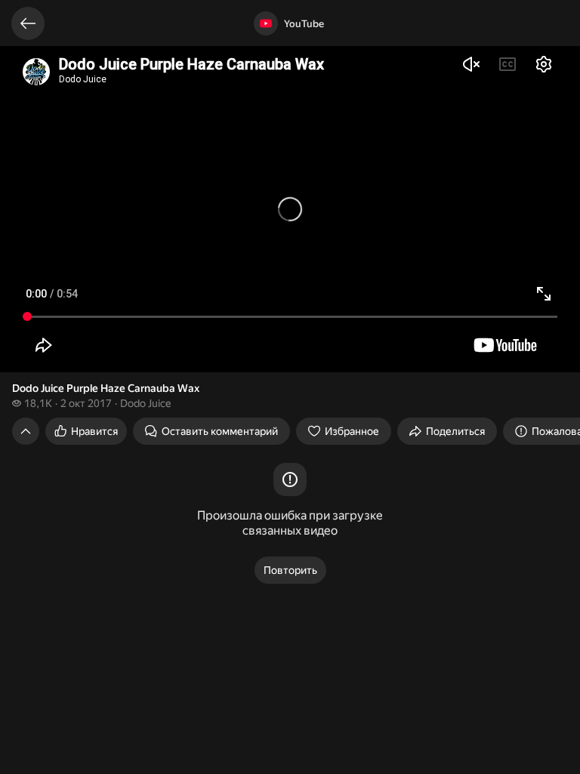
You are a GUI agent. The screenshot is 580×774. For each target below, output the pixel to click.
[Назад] (28, 23)
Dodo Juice (145, 403)
